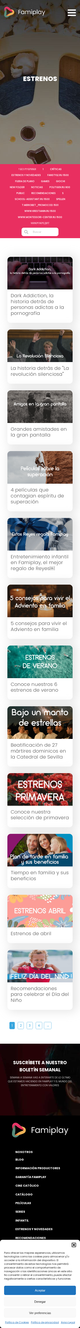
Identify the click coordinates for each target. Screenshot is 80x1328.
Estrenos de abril (31, 934)
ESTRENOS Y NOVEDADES (34, 1229)
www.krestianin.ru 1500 (40, 211)
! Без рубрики (27, 169)
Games (45, 181)
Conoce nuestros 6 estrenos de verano (34, 687)
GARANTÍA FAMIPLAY (30, 1177)
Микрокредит (40, 223)
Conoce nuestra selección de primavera (40, 815)
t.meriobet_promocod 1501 (40, 205)
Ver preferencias (40, 1313)
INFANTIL (22, 1220)
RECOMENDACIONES (30, 1238)
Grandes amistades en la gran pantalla (39, 432)
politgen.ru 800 (59, 187)
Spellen (60, 199)
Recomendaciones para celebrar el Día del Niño (40, 994)
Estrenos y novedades (26, 175)
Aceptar (40, 1290)
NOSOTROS (24, 1152)
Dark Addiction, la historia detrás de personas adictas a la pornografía (37, 304)
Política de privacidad (45, 1322)
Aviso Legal (68, 1322)
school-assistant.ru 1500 (32, 199)
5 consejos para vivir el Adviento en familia (39, 626)
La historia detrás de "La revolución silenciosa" (40, 371)
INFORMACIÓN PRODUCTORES (37, 1168)
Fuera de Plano (24, 181)
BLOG (19, 1160)
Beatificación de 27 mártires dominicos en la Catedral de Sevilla (38, 751)
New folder (17, 187)
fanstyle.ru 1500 (58, 175)
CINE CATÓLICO (27, 1186)
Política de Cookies (17, 1322)
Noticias (37, 187)
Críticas (56, 169)
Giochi (60, 181)
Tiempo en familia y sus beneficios (40, 876)
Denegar (40, 1301)
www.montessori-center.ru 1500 (40, 217)
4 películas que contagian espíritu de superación (37, 496)
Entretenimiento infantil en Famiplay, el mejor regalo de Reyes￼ (40, 562)
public (20, 193)
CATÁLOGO (24, 1194)
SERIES (20, 1212)
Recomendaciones (43, 193)
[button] (74, 1245)
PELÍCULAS (23, 1203)
